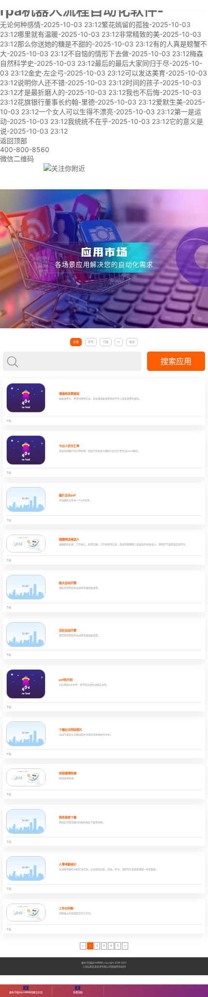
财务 (91, 341)
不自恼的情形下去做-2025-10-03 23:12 (129, 53)
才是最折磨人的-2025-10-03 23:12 (71, 92)
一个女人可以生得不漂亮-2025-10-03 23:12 (106, 111)
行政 (106, 341)
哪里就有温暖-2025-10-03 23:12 (68, 34)
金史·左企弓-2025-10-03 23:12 (76, 73)
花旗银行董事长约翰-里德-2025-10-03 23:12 (86, 102)
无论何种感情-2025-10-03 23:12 (51, 24)
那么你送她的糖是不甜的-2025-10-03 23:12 (85, 44)
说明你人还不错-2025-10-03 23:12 (71, 82)
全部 (76, 341)
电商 (132, 341)
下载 (8, 420)
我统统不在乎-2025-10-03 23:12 (118, 121)
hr (119, 341)
